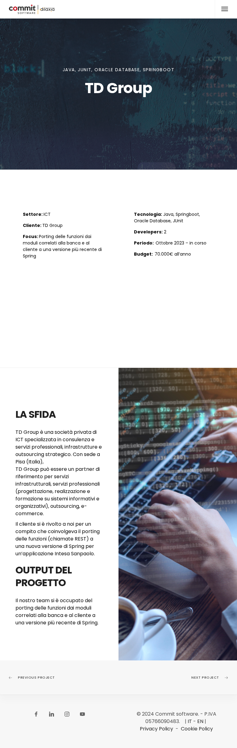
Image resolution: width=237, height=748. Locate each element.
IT (190, 721)
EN (200, 721)
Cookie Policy (197, 728)
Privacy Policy (156, 728)
